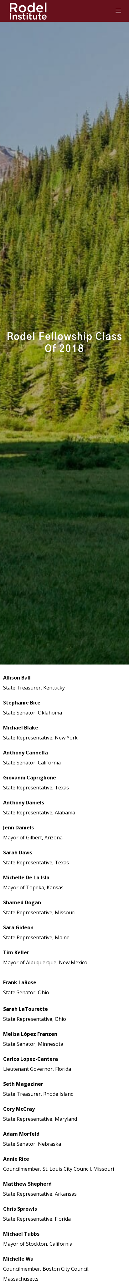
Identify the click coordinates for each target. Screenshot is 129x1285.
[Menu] (118, 11)
